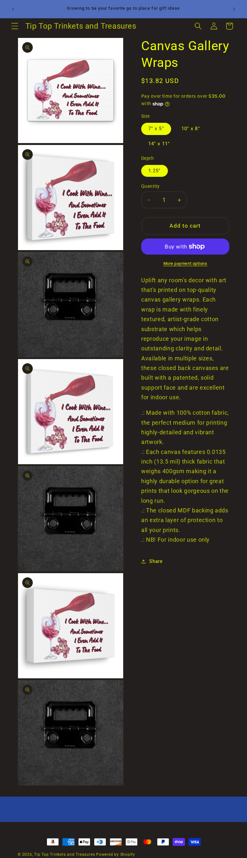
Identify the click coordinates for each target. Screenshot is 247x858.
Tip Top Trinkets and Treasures (64, 854)
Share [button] (155, 561)
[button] (15, 26)
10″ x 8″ (190, 128)
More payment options (185, 263)
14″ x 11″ (159, 144)
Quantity (150, 186)
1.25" (154, 171)
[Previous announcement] (13, 9)
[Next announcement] (234, 9)
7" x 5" (156, 128)
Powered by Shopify (115, 854)
